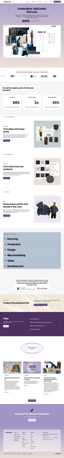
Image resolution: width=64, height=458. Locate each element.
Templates (32, 443)
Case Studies (32, 441)
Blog (31, 439)
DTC (22, 436)
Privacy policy (19, 453)
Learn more (6, 140)
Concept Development (17, 436)
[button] (28, 2)
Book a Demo (57, 1)
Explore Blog (32, 400)
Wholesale (23, 434)
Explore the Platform (36, 20)
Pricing (45, 1)
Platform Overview (16, 434)
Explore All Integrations (40, 304)
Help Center (32, 448)
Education (23, 446)
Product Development (25, 443)
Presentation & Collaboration (16, 440)
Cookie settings (30, 453)
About (31, 434)
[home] (7, 1)
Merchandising (24, 439)
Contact (6, 326)
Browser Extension (33, 446)
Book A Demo (32, 420)
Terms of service (24, 453)
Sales (23, 441)
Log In (50, 1)
